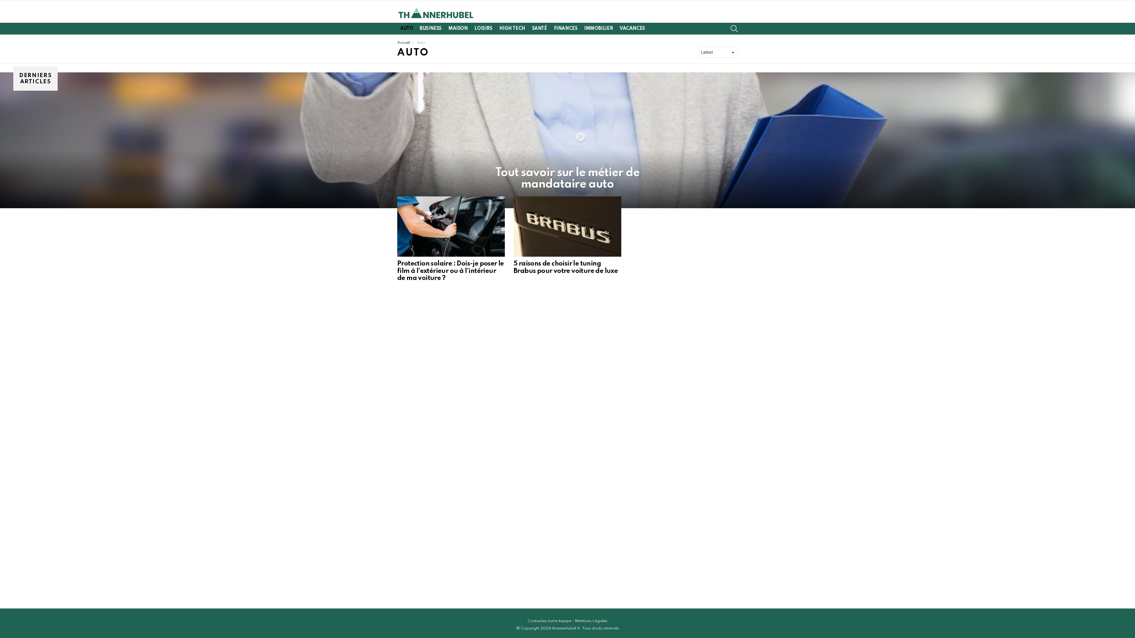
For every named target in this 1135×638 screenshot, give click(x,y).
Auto (406, 28)
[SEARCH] (734, 29)
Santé (539, 28)
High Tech (512, 28)
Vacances (632, 28)
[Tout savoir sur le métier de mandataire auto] (567, 140)
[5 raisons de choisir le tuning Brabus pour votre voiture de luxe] (567, 226)
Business (431, 28)
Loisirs (483, 28)
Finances (566, 28)
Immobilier (598, 28)
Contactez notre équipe (549, 621)
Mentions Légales (591, 621)
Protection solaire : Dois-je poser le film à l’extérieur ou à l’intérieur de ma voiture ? (450, 271)
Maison (458, 28)
